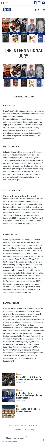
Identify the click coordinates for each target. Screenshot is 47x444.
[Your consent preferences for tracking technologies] (43, 440)
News (20, 374)
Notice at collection (9, 441)
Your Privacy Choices (16, 438)
